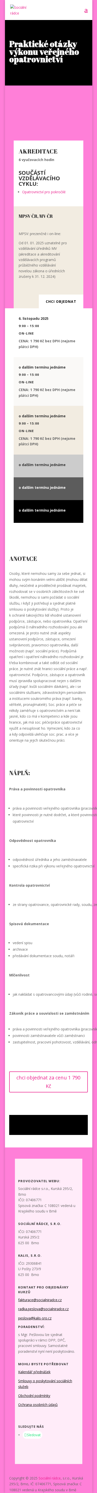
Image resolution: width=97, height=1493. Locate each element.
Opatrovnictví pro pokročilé (44, 192)
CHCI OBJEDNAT (61, 301)
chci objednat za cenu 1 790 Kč (48, 1081)
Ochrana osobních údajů (38, 1404)
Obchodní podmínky (34, 1395)
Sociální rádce (50, 1478)
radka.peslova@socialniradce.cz (43, 1308)
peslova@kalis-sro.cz (34, 1318)
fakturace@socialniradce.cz (40, 1299)
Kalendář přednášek (34, 1371)
